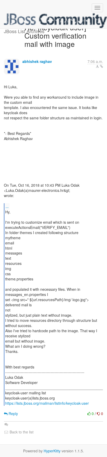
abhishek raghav (37, 61)
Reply (13, 413)
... (7, 206)
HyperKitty (52, 450)
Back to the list (21, 431)
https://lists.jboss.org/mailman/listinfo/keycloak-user (47, 403)
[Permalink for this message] (101, 66)
